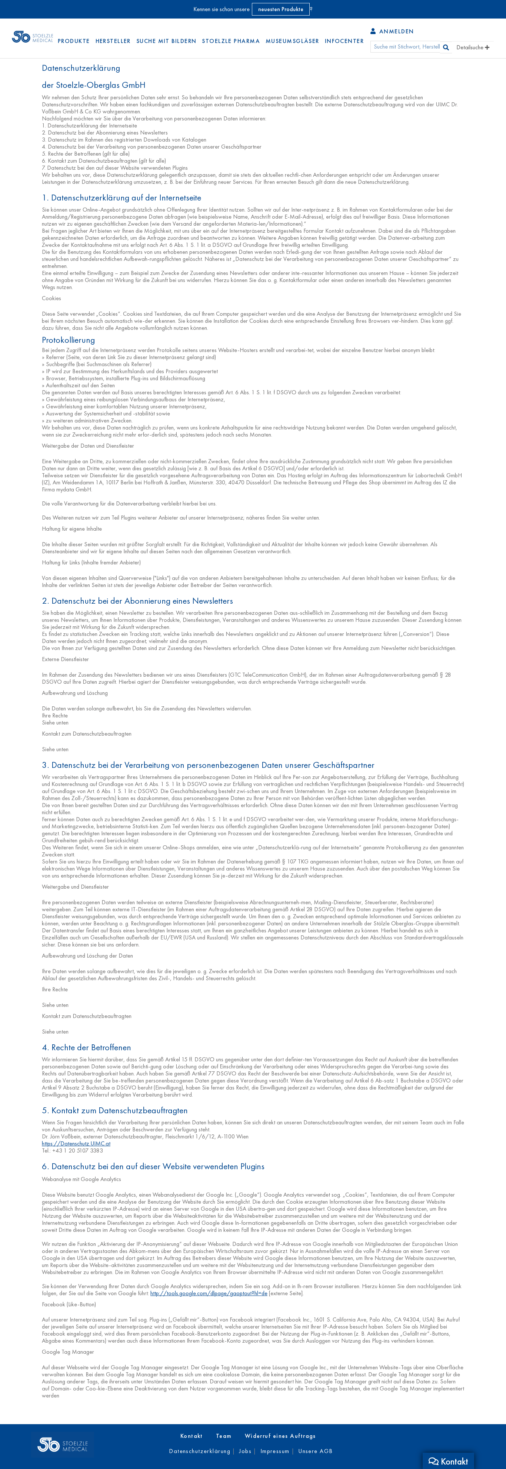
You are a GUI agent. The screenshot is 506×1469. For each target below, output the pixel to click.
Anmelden (395, 31)
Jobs (245, 1451)
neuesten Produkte (280, 9)
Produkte (74, 40)
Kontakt (191, 1435)
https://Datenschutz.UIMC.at (76, 1143)
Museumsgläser (292, 40)
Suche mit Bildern (166, 40)
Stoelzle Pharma (231, 40)
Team (224, 1435)
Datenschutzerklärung (199, 1451)
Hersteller (113, 40)
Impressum (275, 1451)
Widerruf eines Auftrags (280, 1435)
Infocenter (344, 40)
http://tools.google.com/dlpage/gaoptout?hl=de (208, 1293)
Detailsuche (470, 47)
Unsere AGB (315, 1451)
